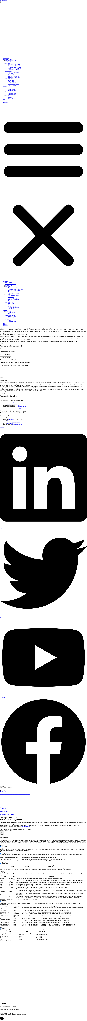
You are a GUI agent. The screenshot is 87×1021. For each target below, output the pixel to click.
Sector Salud (11, 81)
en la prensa (10, 423)
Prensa (7, 95)
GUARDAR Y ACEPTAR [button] (5, 940)
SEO (20, 408)
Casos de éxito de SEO (8, 59)
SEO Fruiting (11, 73)
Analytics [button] (2, 871)
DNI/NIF (5, 354)
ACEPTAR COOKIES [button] (4, 829)
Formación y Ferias (10, 91)
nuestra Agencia (16, 422)
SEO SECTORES (9, 78)
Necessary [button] (2, 845)
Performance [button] (3, 862)
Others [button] (1, 927)
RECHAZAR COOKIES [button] (15, 829)
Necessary (4, 846)
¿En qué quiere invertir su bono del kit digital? (14, 365)
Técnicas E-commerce (13, 76)
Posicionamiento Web (10, 60)
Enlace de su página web (9, 360)
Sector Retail (11, 80)
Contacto (5, 101)
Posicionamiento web (12, 404)
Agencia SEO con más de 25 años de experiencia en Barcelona (15, 794)
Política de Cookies (25, 826)
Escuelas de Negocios (13, 84)
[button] (43, 192)
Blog (4, 99)
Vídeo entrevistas (12, 98)
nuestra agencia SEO (17, 424)
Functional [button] (2, 852)
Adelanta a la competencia (14, 68)
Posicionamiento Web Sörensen (15, 65)
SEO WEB (7, 63)
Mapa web (4, 808)
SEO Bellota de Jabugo (13, 72)
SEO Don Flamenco (12, 75)
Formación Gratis (12, 93)
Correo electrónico (4, 349)
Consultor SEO (11, 89)
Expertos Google (12, 85)
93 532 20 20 (3, 791)
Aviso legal (4, 811)
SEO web (17, 405)
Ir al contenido (3, 0)
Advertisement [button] (3, 900)
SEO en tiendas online (20, 406)
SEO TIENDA (8, 71)
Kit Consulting (6, 58)
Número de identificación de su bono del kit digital (15, 362)
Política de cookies (7, 814)
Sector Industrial (12, 82)
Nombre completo (7, 351)
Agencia (5, 86)
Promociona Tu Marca (13, 69)
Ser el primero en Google (14, 77)
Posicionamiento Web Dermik (15, 64)
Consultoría (8, 88)
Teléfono (5, 357)
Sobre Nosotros (12, 90)
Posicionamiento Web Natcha (15, 67)
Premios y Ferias (12, 94)
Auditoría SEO (8, 62)
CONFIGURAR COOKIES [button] (25, 829)
